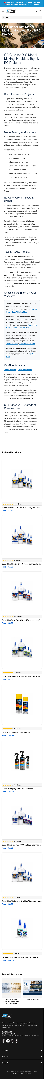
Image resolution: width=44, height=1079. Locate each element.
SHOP (22, 496)
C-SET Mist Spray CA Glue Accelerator (17, 789)
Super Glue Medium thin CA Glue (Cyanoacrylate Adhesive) (22, 901)
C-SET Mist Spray (25, 369)
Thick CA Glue (12, 344)
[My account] (36, 11)
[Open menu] (3, 11)
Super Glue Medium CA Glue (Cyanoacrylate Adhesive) (22, 676)
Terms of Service (25, 1073)
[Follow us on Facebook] (3, 1041)
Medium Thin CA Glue (20, 328)
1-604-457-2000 (7, 1031)
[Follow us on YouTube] (16, 1041)
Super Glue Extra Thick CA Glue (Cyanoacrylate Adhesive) (22, 845)
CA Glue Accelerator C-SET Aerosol (16, 732)
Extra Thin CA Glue (19, 312)
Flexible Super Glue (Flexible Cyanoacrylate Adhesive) (22, 957)
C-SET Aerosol (10, 369)
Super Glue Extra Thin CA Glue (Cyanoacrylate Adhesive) (22, 620)
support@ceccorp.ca (8, 1033)
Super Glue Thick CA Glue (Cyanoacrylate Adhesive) (22, 508)
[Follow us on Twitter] (8, 1041)
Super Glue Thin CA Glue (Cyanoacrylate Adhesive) (22, 564)
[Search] (4, 17)
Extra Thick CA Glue (27, 344)
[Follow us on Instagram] (12, 1041)
